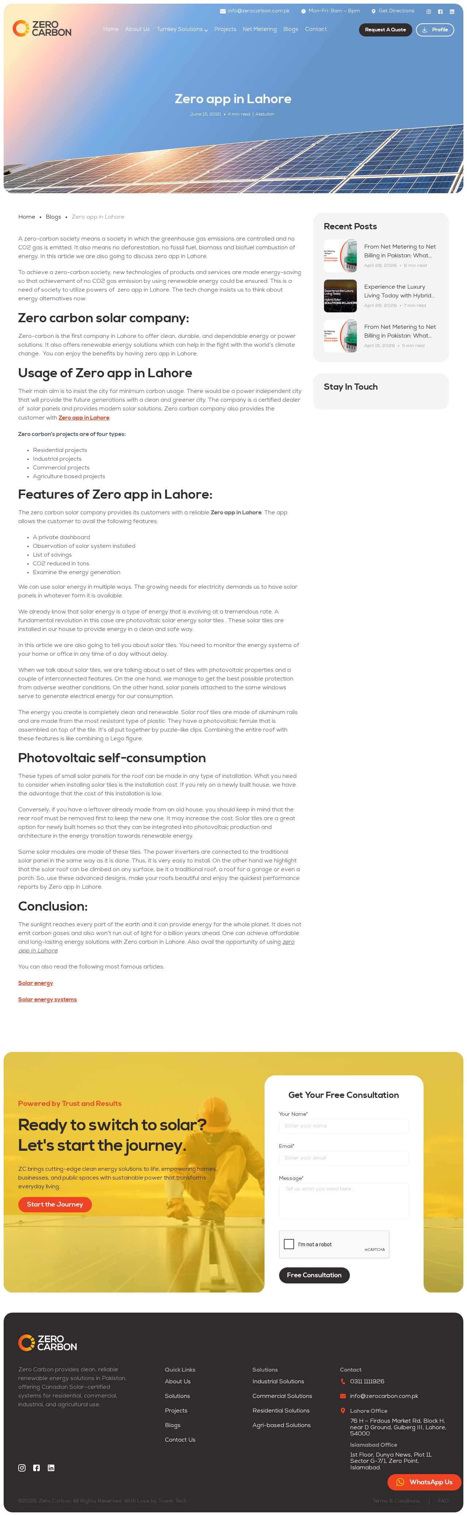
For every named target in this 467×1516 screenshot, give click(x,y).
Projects (225, 29)
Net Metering (260, 29)
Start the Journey (55, 1204)
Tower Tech (172, 1501)
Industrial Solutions (278, 1382)
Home (111, 29)
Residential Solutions (281, 1411)
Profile (440, 30)
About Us (137, 29)
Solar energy (35, 983)
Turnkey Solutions (180, 29)
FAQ (443, 1501)
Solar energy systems (47, 999)
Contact (316, 29)
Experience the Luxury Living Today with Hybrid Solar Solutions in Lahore (398, 296)
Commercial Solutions (282, 1396)
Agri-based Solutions (281, 1426)
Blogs (290, 29)
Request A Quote (385, 30)
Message (291, 1178)
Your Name (293, 1114)
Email (286, 1146)
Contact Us (180, 1440)
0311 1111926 (367, 1382)
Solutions (177, 1396)
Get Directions (396, 11)
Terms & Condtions (396, 1501)
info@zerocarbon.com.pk (259, 11)
